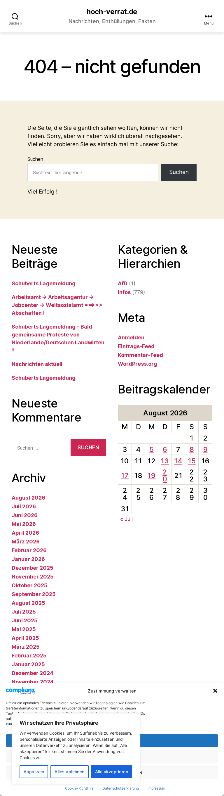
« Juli (126, 519)
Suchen (35, 159)
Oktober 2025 (30, 585)
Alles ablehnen (70, 771)
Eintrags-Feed (136, 346)
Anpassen (34, 771)
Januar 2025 (28, 664)
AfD (122, 283)
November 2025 (33, 577)
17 (125, 475)
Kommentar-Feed (140, 355)
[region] (76, 748)
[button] (215, 691)
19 (151, 475)
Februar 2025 (29, 655)
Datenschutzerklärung (120, 788)
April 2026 (25, 533)
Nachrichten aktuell (37, 364)
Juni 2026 (25, 515)
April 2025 (25, 638)
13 (165, 461)
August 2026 (28, 498)
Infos (124, 292)
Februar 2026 (29, 550)
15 (192, 461)
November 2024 (33, 682)
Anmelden (131, 337)
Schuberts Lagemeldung (44, 283)
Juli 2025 (24, 612)
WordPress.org (137, 364)
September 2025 (34, 594)
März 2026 (26, 541)
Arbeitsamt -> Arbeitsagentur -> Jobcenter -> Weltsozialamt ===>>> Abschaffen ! (57, 305)
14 (178, 461)
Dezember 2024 (32, 673)
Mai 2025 (24, 629)
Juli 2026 (24, 506)
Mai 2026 (24, 524)
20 (164, 475)
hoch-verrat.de (112, 11)
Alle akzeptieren (111, 771)
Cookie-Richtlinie (79, 788)
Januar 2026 (28, 559)
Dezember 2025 (32, 568)
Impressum (156, 788)
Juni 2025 (25, 620)
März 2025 (26, 647)
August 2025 (28, 603)
